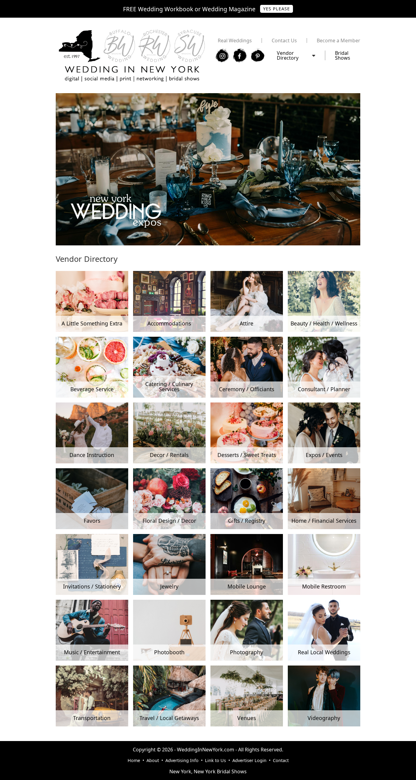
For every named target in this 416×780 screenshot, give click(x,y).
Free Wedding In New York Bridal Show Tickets (109, 96)
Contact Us (284, 40)
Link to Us (215, 760)
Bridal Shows (342, 55)
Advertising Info (182, 760)
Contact (281, 760)
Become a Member (338, 40)
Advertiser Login (249, 760)
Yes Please (276, 9)
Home (134, 760)
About (152, 760)
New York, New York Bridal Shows (208, 771)
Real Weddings (235, 40)
